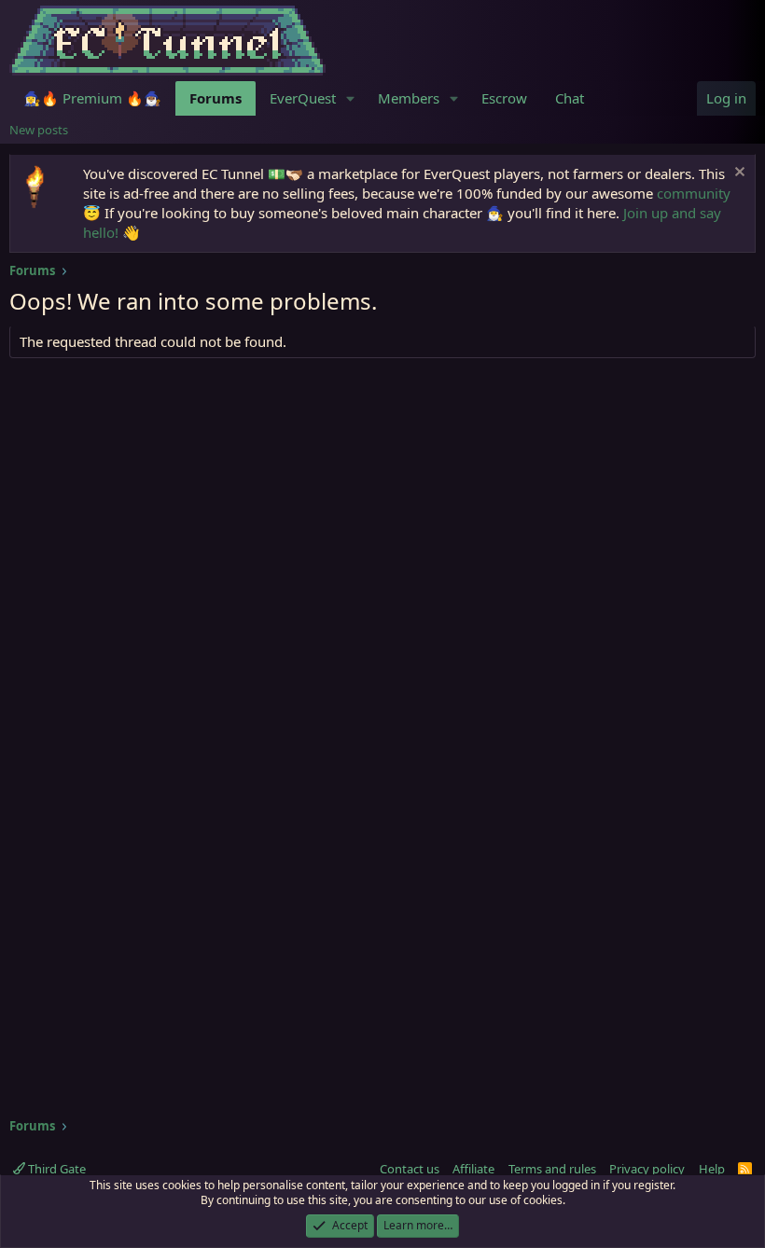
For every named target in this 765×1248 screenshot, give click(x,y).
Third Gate (55, 1168)
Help (712, 1168)
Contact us (409, 1168)
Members (408, 98)
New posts (38, 129)
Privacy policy (647, 1168)
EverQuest (303, 98)
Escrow (504, 98)
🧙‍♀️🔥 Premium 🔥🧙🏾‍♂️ (92, 98)
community (693, 193)
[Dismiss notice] (737, 174)
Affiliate (473, 1168)
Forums (215, 98)
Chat (569, 98)
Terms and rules (552, 1168)
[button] (351, 98)
